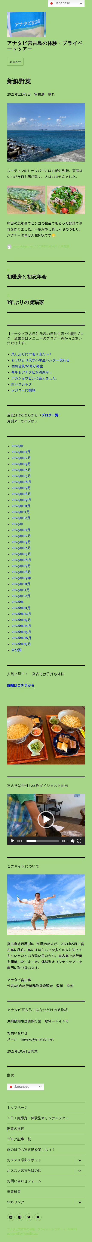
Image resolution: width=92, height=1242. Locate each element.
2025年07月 (21, 566)
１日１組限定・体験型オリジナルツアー (38, 1118)
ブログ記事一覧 (19, 1139)
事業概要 (14, 1191)
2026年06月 (21, 638)
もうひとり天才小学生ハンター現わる (40, 360)
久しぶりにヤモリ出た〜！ (31, 354)
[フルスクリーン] (79, 841)
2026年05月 (21, 632)
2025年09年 (21, 578)
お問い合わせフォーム (24, 1181)
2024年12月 (20, 518)
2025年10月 (20, 584)
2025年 (17, 524)
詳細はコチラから (20, 685)
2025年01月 (20, 530)
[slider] (43, 841)
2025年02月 (21, 536)
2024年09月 (21, 500)
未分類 (65, 246)
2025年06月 (21, 560)
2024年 (17, 446)
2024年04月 (21, 470)
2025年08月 (21, 572)
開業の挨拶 (15, 1128)
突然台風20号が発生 (27, 366)
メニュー (15, 61)
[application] (46, 819)
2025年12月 (20, 596)
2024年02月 (21, 458)
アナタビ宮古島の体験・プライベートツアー (35, 1229)
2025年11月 (20, 590)
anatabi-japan (23, 246)
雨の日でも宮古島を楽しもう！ (31, 1149)
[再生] (12, 841)
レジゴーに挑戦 (23, 390)
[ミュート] (72, 841)
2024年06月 (21, 482)
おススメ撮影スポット (24, 1160)
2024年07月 (21, 488)
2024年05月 (21, 476)
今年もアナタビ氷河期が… (31, 372)
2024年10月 (20, 506)
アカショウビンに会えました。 (35, 378)
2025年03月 (21, 542)
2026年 (17, 602)
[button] (46, 819)
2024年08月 (21, 494)
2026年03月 (21, 620)
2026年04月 (21, 626)
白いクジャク (21, 384)
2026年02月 (21, 614)
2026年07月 (21, 644)
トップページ (17, 1107)
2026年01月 (21, 608)
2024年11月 (20, 512)
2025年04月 (21, 548)
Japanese (21, 1086)
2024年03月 (21, 464)
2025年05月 (21, 554)
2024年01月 (20, 452)
